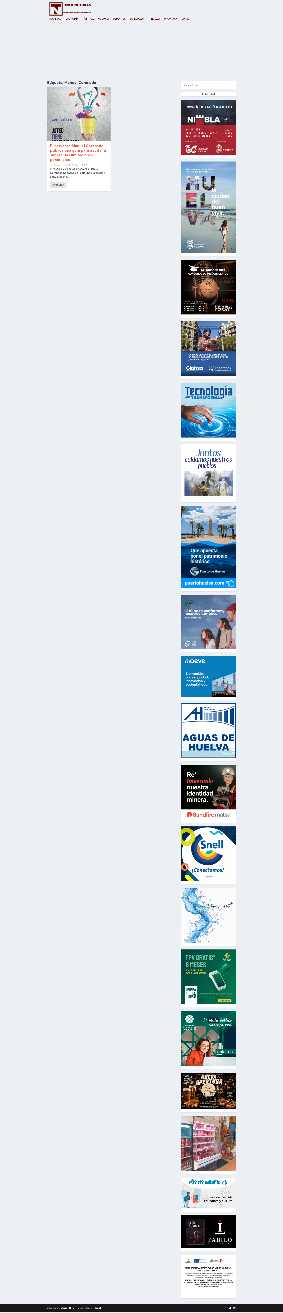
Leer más (58, 185)
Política (88, 19)
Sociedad (55, 19)
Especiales (137, 19)
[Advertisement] (141, 53)
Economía (72, 19)
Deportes (119, 19)
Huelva (155, 19)
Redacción (58, 165)
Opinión (186, 19)
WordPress (100, 1308)
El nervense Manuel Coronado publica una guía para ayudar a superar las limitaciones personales (78, 153)
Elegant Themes (68, 1308)
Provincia (170, 19)
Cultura (103, 19)
